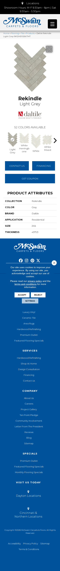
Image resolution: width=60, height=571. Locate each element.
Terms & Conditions (29, 549)
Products (30, 33)
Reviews (28, 432)
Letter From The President (29, 426)
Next (55, 139)
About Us (29, 398)
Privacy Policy (30, 543)
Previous (5, 139)
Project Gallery (29, 409)
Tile (22, 33)
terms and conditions (25, 284)
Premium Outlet (29, 335)
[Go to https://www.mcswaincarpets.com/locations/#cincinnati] (28, 513)
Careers (29, 403)
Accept (22, 295)
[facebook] (20, 261)
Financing (29, 375)
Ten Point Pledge (29, 415)
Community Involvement (29, 420)
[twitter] (38, 261)
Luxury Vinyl (29, 312)
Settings (30, 301)
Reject (38, 295)
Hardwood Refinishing (29, 329)
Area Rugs (29, 323)
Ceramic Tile (29, 317)
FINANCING (43, 165)
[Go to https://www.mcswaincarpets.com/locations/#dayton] (28, 494)
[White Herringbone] (24, 138)
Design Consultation (29, 369)
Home (6, 33)
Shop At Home (29, 363)
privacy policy (35, 281)
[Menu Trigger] (52, 24)
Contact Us (17, 165)
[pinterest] (32, 261)
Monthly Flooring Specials (29, 472)
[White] (36, 141)
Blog (29, 437)
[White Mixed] (47, 139)
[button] (30, 3)
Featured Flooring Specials (29, 340)
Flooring (15, 33)
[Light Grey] (12, 139)
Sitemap (29, 443)
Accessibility (14, 543)
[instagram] (26, 261)
